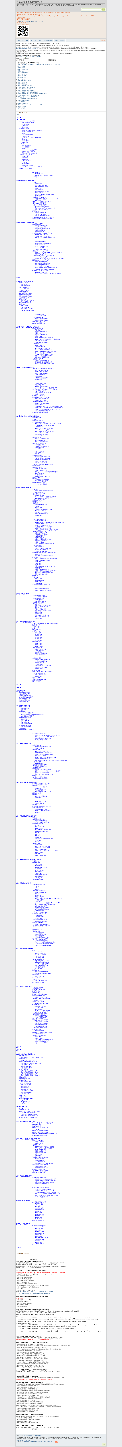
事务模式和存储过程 (40, 1168)
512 (46, 912)
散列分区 (37, 634)
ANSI (24, 128)
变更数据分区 (36, 658)
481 (46, 875)
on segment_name (42, 774)
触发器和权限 (25, 1084)
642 (53, 1148)
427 (47, 809)
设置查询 (35, 861)
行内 (22, 1112)
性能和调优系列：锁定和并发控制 (26, 87)
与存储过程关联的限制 (38, 919)
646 (41, 1154)
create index (38, 751)
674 (42, 1205)
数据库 (26, 1200)
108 (46, 272)
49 (45, 203)
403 (51, 752)
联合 (36, 607)
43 (53, 194)
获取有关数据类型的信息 (39, 412)
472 (41, 868)
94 (53, 255)
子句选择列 (42, 185)
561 (39, 1005)
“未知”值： (37, 214)
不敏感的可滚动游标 (40, 1024)
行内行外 (19, 1106)
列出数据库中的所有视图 (42, 738)
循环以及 (47, 851)
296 (40, 557)
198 (50, 392)
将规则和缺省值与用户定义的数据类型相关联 (47, 406)
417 (46, 787)
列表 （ (37, 209)
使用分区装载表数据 (38, 679)
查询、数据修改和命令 (28, 122)
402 (39, 749)
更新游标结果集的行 (40, 1015)
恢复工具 (62, 40)
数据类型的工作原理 (46, 368)
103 (48, 266)
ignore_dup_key (42, 769)
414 (47, 778)
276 (50, 524)
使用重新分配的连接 (40, 319)
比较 (36, 1043)
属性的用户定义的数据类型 (53, 408)
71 (34, 222)
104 (56, 267)
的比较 (60, 522)
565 (49, 1011)
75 (44, 230)
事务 (33, 419)
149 (44, 322)
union (40, 270)
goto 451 (37, 832)
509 (48, 907)
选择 (36, 194)
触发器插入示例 (25, 1065)
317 (42, 581)
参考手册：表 (21, 79)
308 (48, 569)
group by (45, 233)
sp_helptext (47, 735)
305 (54, 566)
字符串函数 (38, 865)
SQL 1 (33, 121)
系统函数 (37, 864)
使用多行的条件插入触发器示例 (30, 1075)
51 (50, 206)
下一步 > (26, 112)
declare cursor (39, 1003)
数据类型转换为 (49, 472)
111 (32, 281)
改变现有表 (35, 557)
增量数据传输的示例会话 (42, 476)
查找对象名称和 (39, 740)
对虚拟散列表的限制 (24, 695)
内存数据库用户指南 (23, 103)
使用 (36, 175)
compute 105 (50, 269)
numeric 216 (44, 433)
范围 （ (37, 208)
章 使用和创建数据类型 (25, 367)
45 (43, 196)
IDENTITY (43, 408)
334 (38, 607)
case (36, 826)
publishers (38, 1203)
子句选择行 (42, 205)
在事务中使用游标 (37, 1169)
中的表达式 (32, 150)
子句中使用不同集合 (49, 267)
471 (46, 867)
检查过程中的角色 (40, 916)
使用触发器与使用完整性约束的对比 (31, 1057)
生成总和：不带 (39, 269)
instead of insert (37, 1127)
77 (51, 233)
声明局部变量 (38, 844)
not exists (39, 354)
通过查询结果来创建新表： (39, 552)
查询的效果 (55, 1192)
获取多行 (45, 1011)
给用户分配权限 (36, 583)
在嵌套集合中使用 (40, 243)
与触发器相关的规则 (24, 1083)
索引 (17, 1247)
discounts (37, 1215)
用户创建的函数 (36, 879)
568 (47, 1017)
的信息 (43, 980)
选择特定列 (38, 188)
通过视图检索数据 (24, 717)
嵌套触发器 (22, 1080)
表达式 (40, 826)
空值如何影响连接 (37, 322)
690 (43, 1239)
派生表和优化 (41, 597)
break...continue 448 (45, 829)
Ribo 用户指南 (21, 101)
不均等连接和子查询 (26, 301)
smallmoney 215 (44, 430)
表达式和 (37, 241)
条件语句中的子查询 (40, 340)
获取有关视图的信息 (38, 733)
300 (40, 563)
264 (41, 507)
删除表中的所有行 (37, 482)
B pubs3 (21, 1224)
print (37, 838)
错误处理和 (25, 165)
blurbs (36, 1217)
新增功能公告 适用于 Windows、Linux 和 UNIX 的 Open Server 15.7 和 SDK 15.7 (39, 64)
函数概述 (43, 965)
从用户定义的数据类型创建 (42, 409)
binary (36, 428)
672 (47, 1197)
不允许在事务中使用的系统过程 (43, 1148)
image (49, 194)
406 (41, 762)
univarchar (52, 423)
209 (42, 420)
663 (44, 1169)
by (44, 269)
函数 (38, 859)
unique (39, 755)
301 (40, 565)
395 (25, 728)
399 (30, 743)
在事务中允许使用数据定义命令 (43, 1146)
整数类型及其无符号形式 (42, 434)
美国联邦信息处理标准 (28, 130)
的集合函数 (45, 228)
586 (42, 1057)
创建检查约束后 (39, 536)
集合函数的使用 (36, 224)
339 (34, 622)
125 (30, 302)
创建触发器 (22, 1058)
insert (47, 339)
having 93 (49, 254)
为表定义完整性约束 (38, 531)
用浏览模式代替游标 (38, 1035)
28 (34, 168)
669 (53, 1182)
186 (47, 371)
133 (43, 314)
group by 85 (45, 246)
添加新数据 (35, 437)
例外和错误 (38, 475)
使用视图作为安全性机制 (26, 729)
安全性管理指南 (22, 106)
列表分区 (37, 635)
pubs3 (34, 1225)
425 (43, 803)
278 (50, 528)
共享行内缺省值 (36, 807)
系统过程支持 (22, 701)
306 (41, 568)
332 (42, 600)
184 (47, 370)
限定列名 (37, 333)
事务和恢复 (38, 1143)
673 (29, 1200)
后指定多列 (44, 263)
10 (30, 147)
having (42, 251)
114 (28, 289)
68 (53, 217)
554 (47, 997)
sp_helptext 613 (25, 1101)
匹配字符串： (38, 212)
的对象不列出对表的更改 (49, 559)
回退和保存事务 (39, 1151)
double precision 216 (48, 431)
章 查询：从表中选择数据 (26, 180)
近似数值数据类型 (40, 375)
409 (41, 768)
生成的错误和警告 (46, 572)
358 (43, 652)
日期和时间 (38, 426)
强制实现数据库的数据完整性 (43, 491)
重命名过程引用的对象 (41, 924)
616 (29, 1109)
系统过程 (35, 931)
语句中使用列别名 (45, 218)
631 (47, 1130)
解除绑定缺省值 (39, 790)
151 (39, 327)
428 (51, 810)
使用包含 (37, 351)
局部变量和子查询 (40, 849)
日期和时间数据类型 (40, 378)
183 (33, 367)
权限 (36, 887)
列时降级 (32, 1117)
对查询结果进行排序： (38, 255)
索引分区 (35, 626)
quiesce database (40, 498)
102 (49, 263)
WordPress (26, 1441)
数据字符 (27, 145)
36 (46, 185)
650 (43, 1160)
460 (49, 847)
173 (51, 350)
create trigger (25, 1060)
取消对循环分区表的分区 (42, 665)
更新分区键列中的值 (38, 673)
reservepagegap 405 (61, 760)
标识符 (24, 133)
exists (38, 217)
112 (27, 282)
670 (51, 1183)
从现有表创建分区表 (40, 654)
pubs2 (34, 1202)
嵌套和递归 (35, 1126)
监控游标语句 (36, 1000)
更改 (33, 464)
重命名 (37, 976)
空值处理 (24, 142)
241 (47, 469)
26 (30, 163)
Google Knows (46, 1441)
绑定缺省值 (38, 788)
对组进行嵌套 (45, 236)
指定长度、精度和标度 (41, 403)
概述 (33, 950)
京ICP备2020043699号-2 (23, 1440)
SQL (18, 119)
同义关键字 (25, 141)
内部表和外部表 (25, 305)
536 (44, 967)
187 (46, 375)
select (36, 183)
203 (47, 401)
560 (47, 1003)
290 (50, 548)
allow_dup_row (52, 771)
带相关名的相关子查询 (41, 360)
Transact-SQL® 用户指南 (24, 80)
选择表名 (37, 507)
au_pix (37, 1218)
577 (40, 1029)
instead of (27, 1121)
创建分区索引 (38, 652)
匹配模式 (35, 211)
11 (26, 148)
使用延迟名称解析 (40, 892)
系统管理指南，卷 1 (23, 82)
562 (45, 1006)
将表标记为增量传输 (40, 469)
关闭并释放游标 (36, 1018)
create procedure (41, 903)
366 (45, 675)
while (36, 829)
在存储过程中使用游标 (38, 1027)
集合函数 (37, 613)
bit (35, 385)
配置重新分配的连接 (40, 320)
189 (43, 379)
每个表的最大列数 (40, 504)
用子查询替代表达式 (40, 342)
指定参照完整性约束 (40, 540)
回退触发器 (22, 1077)
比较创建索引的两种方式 (42, 746)
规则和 (37, 801)
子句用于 (41, 456)
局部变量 (35, 843)
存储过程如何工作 (37, 884)
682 (44, 1220)
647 (41, 1155)
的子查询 (51, 351)
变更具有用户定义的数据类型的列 (44, 571)
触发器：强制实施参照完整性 (24, 1054)
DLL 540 (39, 968)
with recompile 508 (50, 904)
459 (43, 844)
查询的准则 (41, 272)
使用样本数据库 (36, 420)
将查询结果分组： (37, 233)
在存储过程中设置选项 (41, 909)
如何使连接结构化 (24, 287)
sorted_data (40, 772)
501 (41, 895)
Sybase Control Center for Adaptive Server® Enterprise (32, 105)
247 (42, 475)
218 (48, 438)
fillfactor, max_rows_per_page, (46, 760)
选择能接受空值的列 (40, 549)
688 (41, 1234)
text (38, 194)
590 (31, 1065)
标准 (27, 128)
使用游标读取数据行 (38, 1006)
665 (44, 1172)
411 (52, 774)
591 (31, 1066)
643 (45, 1151)
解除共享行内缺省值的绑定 (42, 810)
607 (31, 1083)
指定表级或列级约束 (40, 533)
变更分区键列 (38, 668)
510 (48, 909)
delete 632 (54, 1133)
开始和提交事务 (39, 1149)
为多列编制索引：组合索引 (42, 752)
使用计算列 (38, 578)
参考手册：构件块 (22, 74)
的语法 (30, 713)
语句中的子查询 (53, 339)
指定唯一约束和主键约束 (42, 539)
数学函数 (37, 872)
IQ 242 (56, 472)
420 (50, 791)
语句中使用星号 (46, 337)
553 (44, 995)
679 (41, 1211)
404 (45, 755)
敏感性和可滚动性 (37, 989)
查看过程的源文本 (48, 942)
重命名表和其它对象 (40, 574)
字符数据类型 (38, 379)
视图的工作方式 (23, 707)
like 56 (44, 212)
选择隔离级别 (38, 1160)
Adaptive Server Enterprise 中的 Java (27, 98)
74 (49, 228)
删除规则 (35, 804)
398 (50, 738)
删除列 (37, 563)
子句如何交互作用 (55, 252)
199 (43, 394)
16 (19, 859)
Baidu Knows (38, 1441)
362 (42, 664)
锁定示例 (43, 1197)
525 (47, 939)
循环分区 (37, 637)
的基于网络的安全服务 (46, 175)
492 (42, 876)
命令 (46, 498)
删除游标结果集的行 (40, 1017)
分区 (33, 628)
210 (42, 426)
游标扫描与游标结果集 (38, 994)
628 (47, 1127)
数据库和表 (35, 489)
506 (43, 900)
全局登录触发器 (23, 1078)
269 (47, 513)
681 (41, 1218)
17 (36, 150)
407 (42, 763)
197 (45, 391)
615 (22, 1108)
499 (38, 894)
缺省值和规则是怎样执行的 (40, 784)
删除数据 (35, 478)
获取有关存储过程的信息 (39, 939)
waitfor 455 (38, 840)
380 (25, 710)
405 (50, 759)
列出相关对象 (48, 737)
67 (50, 215)
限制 (36, 453)
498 (45, 890)
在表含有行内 (22, 1117)
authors (37, 1205)
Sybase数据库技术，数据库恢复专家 (33, 1435)
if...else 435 (38, 825)
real (40, 431)
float (36, 431)
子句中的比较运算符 (44, 206)
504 (43, 897)
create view (24, 713)
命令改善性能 (47, 1163)
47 (40, 200)
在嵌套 (34, 217)
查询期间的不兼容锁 (46, 1189)
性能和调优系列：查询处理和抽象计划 (28, 92)
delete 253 (47, 479)
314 (42, 578)
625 (35, 1121)
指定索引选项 (36, 768)
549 (31, 986)
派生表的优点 (39, 595)
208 (40, 417)
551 (39, 991)
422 (46, 796)
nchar (40, 423)
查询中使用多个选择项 (46, 217)
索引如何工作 (36, 745)
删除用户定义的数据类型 (42, 411)
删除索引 (35, 775)
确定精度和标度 (39, 400)
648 (47, 1157)
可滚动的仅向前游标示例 (39, 1020)
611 (26, 1095)
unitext (43, 194)
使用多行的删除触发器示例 (28, 1072)
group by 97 (60, 258)
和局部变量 (42, 831)
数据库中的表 (40, 1202)
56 (38, 211)
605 (30, 1081)
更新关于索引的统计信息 (39, 778)
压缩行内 (21, 1109)
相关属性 (37, 618)
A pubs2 (21, 1200)
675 (40, 1206)
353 (43, 646)
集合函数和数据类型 (40, 225)
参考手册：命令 (22, 76)
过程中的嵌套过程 (40, 906)
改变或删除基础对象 (26, 723)
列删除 (44, 481)
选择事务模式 (38, 1158)
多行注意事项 (22, 1069)
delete (29, 138)
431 (46, 820)
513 (45, 913)
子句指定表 (41, 203)
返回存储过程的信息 (38, 913)
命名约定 (22, 144)
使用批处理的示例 (40, 820)
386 (33, 716)
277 (50, 525)
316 (43, 580)
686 (43, 1231)
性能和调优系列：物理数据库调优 (26, 90)
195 (43, 385)
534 (43, 959)
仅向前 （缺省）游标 (40, 1021)
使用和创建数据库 (37, 494)
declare (37, 831)
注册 (33, 970)
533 (43, 956)
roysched (37, 1214)
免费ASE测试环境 (48, 40)
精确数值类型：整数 (40, 371)
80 (54, 237)
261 (49, 498)
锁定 (46, 1187)
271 (42, 515)
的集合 (45, 249)
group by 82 (43, 241)
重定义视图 (24, 720)
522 (42, 923)
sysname (37, 388)
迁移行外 (21, 1111)
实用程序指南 (21, 108)
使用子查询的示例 (40, 331)
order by (47, 255)
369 (24, 691)
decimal (37, 433)
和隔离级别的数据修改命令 (50, 1194)
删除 (33, 974)
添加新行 (44, 438)
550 (42, 988)
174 (55, 351)
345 (41, 640)
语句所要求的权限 (36, 138)
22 (36, 153)
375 (32, 697)
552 (46, 994)
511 (43, 910)
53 (54, 208)
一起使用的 (47, 258)
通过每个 (37, 1011)
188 (43, 376)
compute (24, 156)
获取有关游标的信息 (38, 1033)
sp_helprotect (40, 945)
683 (29, 1224)
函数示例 (40, 967)
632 (47, 1132)
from (36, 203)
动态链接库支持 (39, 953)
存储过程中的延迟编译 (38, 912)
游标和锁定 (35, 1029)
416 (40, 785)
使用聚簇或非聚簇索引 (38, 765)
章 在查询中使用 (24, 859)
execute (38, 904)
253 (39, 478)
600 (37, 1072)
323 (51, 590)
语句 (46, 846)
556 (50, 998)
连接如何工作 (22, 282)
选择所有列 (45, 186)
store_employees (40, 1237)
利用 (33, 202)
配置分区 (35, 670)
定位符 (53, 389)
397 (53, 737)
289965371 (22, 21)
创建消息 (48, 838)
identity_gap (54, 522)
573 (47, 1024)
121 (29, 298)
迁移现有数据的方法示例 (28, 1114)
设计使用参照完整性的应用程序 (43, 543)
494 (38, 886)
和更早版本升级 (51, 623)
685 (40, 1230)
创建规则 (35, 794)
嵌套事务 (37, 1154)
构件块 (22, 119)
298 (40, 562)
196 (56, 389)
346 (40, 641)
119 (31, 295)
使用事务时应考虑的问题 (39, 1171)
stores (37, 1212)
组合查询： (35, 270)
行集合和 (37, 261)
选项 (31, 165)
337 (48, 616)
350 (41, 645)
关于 (23, 40)
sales (36, 1211)
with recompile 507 (55, 903)
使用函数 (37, 676)
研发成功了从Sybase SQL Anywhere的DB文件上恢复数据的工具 (36, 1292)
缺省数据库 (38, 174)
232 (41, 455)
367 (39, 678)
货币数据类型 (38, 376)
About (52, 1441)
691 (44, 1244)
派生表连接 (43, 615)
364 (39, 670)
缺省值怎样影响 (39, 791)
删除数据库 (35, 501)
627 (41, 1124)
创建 (36, 391)
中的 (30, 121)
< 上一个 (18, 112)
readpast (38, 1192)
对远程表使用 (38, 560)
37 (42, 188)
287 (53, 543)
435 (42, 823)
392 (31, 726)
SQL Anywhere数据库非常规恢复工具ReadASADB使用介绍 (34, 1293)
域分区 (37, 632)
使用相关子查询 (36, 359)
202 (48, 398)
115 (28, 290)
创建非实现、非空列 (38, 443)
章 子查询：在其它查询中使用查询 (28, 327)
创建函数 (39, 959)
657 (52, 1163)
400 (50, 746)
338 (41, 618)
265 (51, 509)
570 (47, 1020)
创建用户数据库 (49, 497)
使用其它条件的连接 (24, 295)
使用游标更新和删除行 (38, 1014)
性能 (36, 889)
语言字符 (27, 147)
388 (30, 717)
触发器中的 (24, 1090)
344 (42, 638)
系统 (33, 979)
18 (19, 949)
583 (52, 1040)
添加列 (37, 562)
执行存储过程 (38, 910)
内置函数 (35, 862)
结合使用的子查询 (43, 348)
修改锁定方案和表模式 (41, 569)
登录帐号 (31, 168)
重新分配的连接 (36, 317)
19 (19, 986)
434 (48, 822)
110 (60, 273)
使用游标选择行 (36, 988)
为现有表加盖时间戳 (40, 1041)
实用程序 (37, 172)
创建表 (34, 503)
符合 (20, 128)
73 (46, 225)
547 (46, 980)
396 (34, 729)
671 (59, 1192)
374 (31, 695)
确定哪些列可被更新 (40, 997)
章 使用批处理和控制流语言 (27, 816)
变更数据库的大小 (37, 500)
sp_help (39, 735)
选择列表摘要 (38, 196)
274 (45, 519)
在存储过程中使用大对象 (42, 898)
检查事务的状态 (39, 1152)
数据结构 (44, 962)
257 (45, 492)
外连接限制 (24, 307)
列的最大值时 (52, 530)
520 (46, 919)
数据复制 (37, 568)
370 (30, 692)
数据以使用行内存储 (32, 1111)
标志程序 (41, 130)
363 (43, 668)
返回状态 (37, 915)
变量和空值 (38, 852)
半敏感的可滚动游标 (40, 1026)
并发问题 (37, 200)
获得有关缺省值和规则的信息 (40, 806)
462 (42, 852)
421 (39, 794)
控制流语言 (25, 157)
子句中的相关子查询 (46, 363)
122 (26, 299)
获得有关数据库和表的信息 (40, 584)
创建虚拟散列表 (23, 694)
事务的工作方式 (36, 1140)
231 (43, 448)
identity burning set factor (42, 522)
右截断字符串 (25, 136)
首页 (19, 40)
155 (41, 336)
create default (39, 787)
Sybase (37, 937)
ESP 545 (41, 976)
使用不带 (37, 254)
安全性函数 (38, 876)
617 (35, 1112)
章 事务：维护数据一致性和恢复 (29, 1139)
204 (43, 404)
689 (41, 1236)
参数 (43, 667)
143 (48, 316)
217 (50, 434)
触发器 (24, 162)
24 (31, 154)
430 (44, 819)
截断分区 (35, 678)
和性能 (40, 958)
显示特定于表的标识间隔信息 (43, 527)
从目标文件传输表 (40, 470)
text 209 (51, 425)
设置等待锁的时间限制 (38, 1177)
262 (44, 500)
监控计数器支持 (23, 700)
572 (47, 1023)
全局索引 (37, 643)
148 (42, 317)
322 (49, 584)
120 (31, 296)
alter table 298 (46, 560)
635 (46, 1135)
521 (46, 921)
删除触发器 (22, 1097)
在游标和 (37, 199)
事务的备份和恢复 (37, 1172)
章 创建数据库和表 (24, 487)
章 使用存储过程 (24, 883)
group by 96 (44, 257)
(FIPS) (36, 130)
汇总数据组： (36, 260)
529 (32, 949)
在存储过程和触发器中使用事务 (41, 1164)
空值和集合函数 (39, 230)
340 (57, 623)
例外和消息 (38, 982)
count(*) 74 (43, 227)
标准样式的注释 (29, 134)
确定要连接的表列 (37, 323)
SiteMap (32, 1441)
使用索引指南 (38, 748)
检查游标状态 (38, 1009)
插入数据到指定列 (40, 440)
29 (40, 172)
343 (41, 634)
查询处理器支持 (23, 698)
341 (39, 626)
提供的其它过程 (43, 937)
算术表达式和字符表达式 (29, 151)
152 (42, 330)
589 (40, 1063)
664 (47, 1171)
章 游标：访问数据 (25, 986)
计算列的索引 (38, 580)
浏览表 (37, 1037)
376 (27, 701)
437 (43, 826)
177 (53, 354)
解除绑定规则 (38, 803)
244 (43, 473)
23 (19, 1139)
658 (45, 1166)
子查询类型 (35, 343)
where (37, 205)
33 (34, 180)
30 (53, 175)
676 (43, 1208)
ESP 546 (37, 979)
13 (19, 743)
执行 (33, 977)
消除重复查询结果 (45, 202)
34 (42, 183)
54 (47, 209)
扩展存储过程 (25, 160)
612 (26, 1097)
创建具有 (37, 408)
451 (47, 831)
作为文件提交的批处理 (41, 822)
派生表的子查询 (44, 357)
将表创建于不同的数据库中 (42, 509)
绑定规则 (37, 797)
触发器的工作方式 (24, 1055)
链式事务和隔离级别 (27, 131)
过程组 (37, 901)
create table (38, 510)
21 (19, 1050)
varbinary (42, 428)
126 (24, 304)
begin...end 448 (39, 828)
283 (47, 540)
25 (30, 160)
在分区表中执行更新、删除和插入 (41, 671)
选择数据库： (38, 495)
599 (27, 1069)
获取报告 (43, 940)
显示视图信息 (54, 735)
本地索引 (37, 645)
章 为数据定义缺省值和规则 (27, 782)
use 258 (44, 495)
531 (45, 953)
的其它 (27, 167)
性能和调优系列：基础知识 (25, 85)
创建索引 (35, 749)
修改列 (37, 565)
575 (46, 1027)
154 (41, 333)
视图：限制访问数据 (22, 705)
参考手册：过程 (22, 77)
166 (45, 346)
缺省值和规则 (25, 163)
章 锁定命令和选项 (25, 1176)
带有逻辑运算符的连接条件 (42, 215)
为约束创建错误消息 (40, 534)
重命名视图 (24, 722)
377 (29, 705)
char (36, 423)
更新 (36, 462)
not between (48, 208)
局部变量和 (38, 846)
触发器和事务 (36, 1124)
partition (39, 667)
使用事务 (35, 1145)
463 (39, 854)
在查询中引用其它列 (48, 237)
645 (45, 1152)
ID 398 (45, 740)
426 (50, 806)
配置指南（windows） (24, 71)
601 (40, 1075)
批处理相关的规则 (37, 819)
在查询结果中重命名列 (41, 191)
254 (47, 481)
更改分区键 (38, 664)
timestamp (38, 386)
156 (52, 337)
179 (42, 359)
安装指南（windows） (24, 72)
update (24, 138)
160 (59, 339)
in (39, 209)
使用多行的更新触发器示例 (28, 1074)
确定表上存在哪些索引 (38, 777)
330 (46, 597)
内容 (22, 112)
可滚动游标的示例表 (40, 1023)
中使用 (45, 199)
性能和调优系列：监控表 (24, 89)
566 (45, 1012)
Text (36, 867)
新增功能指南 (21, 67)
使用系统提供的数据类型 (39, 370)
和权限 (40, 956)
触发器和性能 (25, 1089)
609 (31, 1087)
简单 (36, 965)
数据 (49, 464)
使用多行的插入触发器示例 (28, 1071)
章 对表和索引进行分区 (26, 622)
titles (36, 1206)
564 (43, 1009)
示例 (36, 506)
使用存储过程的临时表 (41, 907)
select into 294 (50, 555)
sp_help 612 (24, 1100)
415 (36, 782)
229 (45, 443)
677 (44, 1209)
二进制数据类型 (39, 383)
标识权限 (46, 945)
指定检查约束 (38, 542)
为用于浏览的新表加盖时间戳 (43, 1040)
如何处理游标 (45, 998)
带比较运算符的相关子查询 (42, 362)
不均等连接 (22, 299)
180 (48, 360)
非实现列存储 (38, 448)
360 (47, 654)
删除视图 (21, 728)
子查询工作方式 (36, 328)
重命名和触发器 (25, 1092)
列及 (49, 1195)
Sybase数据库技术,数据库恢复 (29, 2)
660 (47, 1168)
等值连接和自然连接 (24, 293)
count (36, 227)
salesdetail (38, 1209)
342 (40, 629)
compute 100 (43, 261)
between (41, 208)
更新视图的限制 (25, 726)
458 (39, 843)
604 (29, 1078)
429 (36, 816)
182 (53, 363)
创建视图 (21, 711)
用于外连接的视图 (26, 308)
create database (40, 497)
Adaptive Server (24, 121)
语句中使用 (45, 389)
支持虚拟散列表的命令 (25, 697)
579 (43, 1030)
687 (44, 1233)
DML (41, 199)
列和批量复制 (30, 1112)
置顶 (104, 1444)
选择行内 (23, 1115)
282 (43, 537)
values (39, 438)
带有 (36, 228)
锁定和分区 (35, 629)
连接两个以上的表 (24, 302)
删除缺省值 (35, 793)
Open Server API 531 (40, 955)
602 (26, 1077)
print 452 (37, 835)
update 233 (47, 456)
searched (35, 1133)
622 (37, 1115)
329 (28, 594)
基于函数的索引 (36, 763)
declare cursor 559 (40, 1001)
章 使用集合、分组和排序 (26, 222)
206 (47, 412)
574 (47, 1026)
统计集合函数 (38, 870)
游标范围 (35, 992)
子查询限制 (38, 330)
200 (49, 397)
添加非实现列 (38, 445)
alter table (38, 572)
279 (57, 530)
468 (39, 862)
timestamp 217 (39, 436)
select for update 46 (40, 197)
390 (28, 722)
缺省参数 (37, 895)
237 (40, 465)
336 (41, 613)
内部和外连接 (28, 310)
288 (41, 545)
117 (27, 292)
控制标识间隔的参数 (40, 520)
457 (38, 841)
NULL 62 (43, 214)
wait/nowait (47, 1179)
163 (40, 343)
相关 (36, 601)
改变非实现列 (38, 452)
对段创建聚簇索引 (40, 766)
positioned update (44, 1133)
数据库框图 (39, 1220)
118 (31, 293)
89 (47, 251)
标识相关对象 (47, 943)
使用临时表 (38, 515)
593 (31, 1068)
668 (55, 1180)
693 (20, 1247)
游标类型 (35, 991)
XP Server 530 (39, 951)
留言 (36, 40)
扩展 (29, 154)
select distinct (40, 258)
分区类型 (35, 631)
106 (47, 270)
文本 (39, 177)
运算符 (44, 270)
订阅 (27, 40)
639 (43, 1142)
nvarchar (39, 425)
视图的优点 (24, 708)
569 (42, 1018)
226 (47, 442)
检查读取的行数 (39, 1012)
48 (50, 202)
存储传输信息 (38, 473)
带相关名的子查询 (40, 334)
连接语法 (23, 284)
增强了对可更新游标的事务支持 (41, 1032)
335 (42, 612)
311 (47, 574)
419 (45, 790)
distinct (37, 202)
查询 (33, 182)
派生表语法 (38, 598)
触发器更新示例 (25, 1068)
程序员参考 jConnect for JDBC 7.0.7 (27, 97)
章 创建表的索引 (24, 743)
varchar (59, 423)
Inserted (34, 1123)
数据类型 (39, 385)
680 (43, 1215)
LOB (50, 389)
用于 (36, 961)
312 (37, 575)
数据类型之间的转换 (38, 395)
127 (31, 305)
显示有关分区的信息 (38, 675)
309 (52, 572)
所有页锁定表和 (39, 1191)
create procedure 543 (43, 971)
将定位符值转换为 (40, 392)
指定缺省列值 (38, 537)
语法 (39, 183)
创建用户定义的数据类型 (39, 401)
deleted (45, 1123)
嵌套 (36, 604)
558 (41, 1000)
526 (54, 942)
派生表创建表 (43, 616)
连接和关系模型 (25, 285)
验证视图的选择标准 (26, 716)
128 (32, 308)
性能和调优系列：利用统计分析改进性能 (28, 95)
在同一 (37, 267)
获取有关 (35, 980)
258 (44, 494)
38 (48, 191)
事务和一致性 (38, 1142)
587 (26, 1058)
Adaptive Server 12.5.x (40, 623)
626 (52, 1123)
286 (43, 542)
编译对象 (24, 127)
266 (46, 512)
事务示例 (37, 1155)
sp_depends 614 (25, 1103)
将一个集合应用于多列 (41, 266)
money (39, 398)
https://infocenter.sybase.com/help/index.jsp (27, 48)
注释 (36, 841)
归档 (31, 40)
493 (30, 883)
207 (38, 416)
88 (47, 249)
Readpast (42, 1187)
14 (19, 782)
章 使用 (22, 1121)
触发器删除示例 (25, 1066)
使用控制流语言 (36, 823)
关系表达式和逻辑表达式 (29, 153)
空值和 (37, 244)
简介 (33, 817)
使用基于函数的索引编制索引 (43, 754)
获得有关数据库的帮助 (41, 588)
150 (44, 323)
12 (19, 687)
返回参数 (37, 918)
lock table (40, 1163)
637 (39, 1139)
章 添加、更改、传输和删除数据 (28, 416)
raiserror (43, 838)
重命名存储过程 (36, 923)
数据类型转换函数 (40, 875)
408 (46, 766)
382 (43, 714)
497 (38, 887)
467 (41, 859)
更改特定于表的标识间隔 (42, 525)
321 (42, 583)
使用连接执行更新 (40, 461)
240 (41, 467)
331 (43, 598)
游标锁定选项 (38, 1030)
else (53, 851)
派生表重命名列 (44, 610)
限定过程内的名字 (40, 921)
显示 (33, 177)
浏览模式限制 (38, 1038)
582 (45, 1035)
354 (45, 649)
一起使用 (39, 714)
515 (46, 916)
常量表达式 (38, 612)
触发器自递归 (25, 1081)
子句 (28, 156)
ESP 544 (37, 974)
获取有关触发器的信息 (25, 1098)
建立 (36, 968)
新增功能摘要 (21, 66)
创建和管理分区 (36, 648)
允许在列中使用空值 (40, 513)
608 (28, 1086)
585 (34, 1054)
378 (28, 708)
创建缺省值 (35, 785)
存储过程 (24, 159)
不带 (36, 249)
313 (37, 577)
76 (43, 231)
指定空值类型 (38, 404)
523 (49, 926)
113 (31, 285)
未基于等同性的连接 (24, 296)
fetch (36, 1008)
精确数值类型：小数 (40, 373)
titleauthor (38, 1208)
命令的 (42, 1179)
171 (49, 348)
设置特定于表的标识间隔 (42, 524)
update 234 (48, 458)
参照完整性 (35, 417)
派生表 (25, 594)
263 (40, 501)
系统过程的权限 (39, 934)
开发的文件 (43, 961)
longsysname (45, 388)
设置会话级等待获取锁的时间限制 (44, 1180)
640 (39, 1145)
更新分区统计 (36, 681)
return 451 (37, 834)
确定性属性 (38, 581)
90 (61, 252)
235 (46, 461)
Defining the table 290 (41, 551)
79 (47, 234)
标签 (40, 40)
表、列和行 (25, 124)
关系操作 (24, 125)
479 (41, 872)
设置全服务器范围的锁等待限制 (43, 1182)
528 (50, 945)
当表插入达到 (38, 530)
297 (57, 559)
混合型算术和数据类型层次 (40, 397)
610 (30, 1089)
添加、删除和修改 (40, 566)
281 (47, 534)
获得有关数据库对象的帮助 (42, 590)
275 (47, 520)
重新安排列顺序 (39, 189)
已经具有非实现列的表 (41, 446)
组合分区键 (38, 638)
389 (28, 720)
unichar (46, 423)
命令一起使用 (55, 273)
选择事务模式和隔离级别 (39, 1157)
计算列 (34, 577)
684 (42, 1228)
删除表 (34, 575)
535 (48, 962)
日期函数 (37, 873)
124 (33, 301)
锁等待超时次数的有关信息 (42, 1183)
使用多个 (37, 264)
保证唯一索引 (38, 646)
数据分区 (35, 625)
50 (46, 205)
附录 (17, 1200)
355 (43, 651)
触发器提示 (24, 1094)
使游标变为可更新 (37, 995)
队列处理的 (35, 1187)
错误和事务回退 (39, 1166)
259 (55, 497)
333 (43, 603)
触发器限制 (24, 1086)
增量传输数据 (36, 467)
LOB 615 (24, 1106)
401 (43, 748)
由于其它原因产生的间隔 (42, 528)
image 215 (50, 428)
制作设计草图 (38, 546)
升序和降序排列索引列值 (42, 759)
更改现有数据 (36, 455)
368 (41, 681)
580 (45, 1033)
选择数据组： (36, 251)
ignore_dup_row (41, 771)
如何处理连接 (22, 292)
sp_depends (41, 737)
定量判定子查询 (39, 346)
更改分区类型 (38, 662)
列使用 (44, 555)
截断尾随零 (35, 465)
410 (48, 772)
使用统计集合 (38, 231)
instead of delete (37, 1132)
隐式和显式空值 (25, 1087)
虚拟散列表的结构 (24, 692)
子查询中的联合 (39, 609)
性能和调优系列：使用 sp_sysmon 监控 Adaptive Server (32, 93)
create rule (38, 796)
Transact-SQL (23, 154)
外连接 (21, 304)
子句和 (40, 246)
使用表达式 (38, 193)
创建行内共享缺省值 (40, 809)
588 (36, 1062)
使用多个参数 (38, 897)
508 (46, 906)
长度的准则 (32, 1115)
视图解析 (23, 719)
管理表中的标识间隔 (38, 519)
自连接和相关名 (23, 298)
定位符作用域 (38, 394)
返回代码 (44, 964)
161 (47, 340)
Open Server (38, 962)
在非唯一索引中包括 (40, 757)
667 (31, 1176)
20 (19, 1047)
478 (43, 870)
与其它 (42, 273)
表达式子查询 (38, 345)
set (29, 165)
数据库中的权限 (39, 492)
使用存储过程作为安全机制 (40, 926)
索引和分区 (35, 641)
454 (52, 838)
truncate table (39, 484)
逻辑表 (49, 1123)
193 (45, 383)
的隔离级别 (44, 1192)
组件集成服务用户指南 (24, 100)
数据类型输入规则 (37, 422)
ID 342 (37, 628)
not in (43, 209)
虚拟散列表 (19, 691)
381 (25, 711)
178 (50, 357)
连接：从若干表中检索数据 (24, 281)
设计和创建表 (36, 545)
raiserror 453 (38, 837)
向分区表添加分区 (40, 661)
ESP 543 (37, 970)
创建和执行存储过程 (38, 890)
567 (46, 1014)
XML (36, 878)
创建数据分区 (38, 651)
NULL (41, 351)
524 (43, 933)
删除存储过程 (36, 930)
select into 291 (52, 552)
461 (57, 851)
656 (44, 1161)
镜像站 (56, 40)
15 (19, 816)
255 (30, 487)
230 (48, 446)
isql (33, 172)
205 (58, 409)
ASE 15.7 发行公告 (23, 69)
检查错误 (37, 554)
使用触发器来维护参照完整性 (27, 1062)
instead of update (37, 1130)
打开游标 (35, 1005)
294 (41, 554)
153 (46, 331)
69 (51, 218)
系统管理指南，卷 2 (23, 84)
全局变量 (35, 854)
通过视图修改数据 (24, 725)
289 (43, 546)
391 (33, 723)
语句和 (28, 714)
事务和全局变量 (39, 855)
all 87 (42, 248)
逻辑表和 (40, 1123)
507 (40, 901)
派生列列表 (38, 600)
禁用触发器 (22, 1095)
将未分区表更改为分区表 (42, 659)
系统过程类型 (38, 936)
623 (36, 1117)
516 (41, 918)
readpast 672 (54, 1195)
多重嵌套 (37, 336)
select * (39, 186)
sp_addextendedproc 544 (44, 973)
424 (45, 801)
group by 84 (48, 243)
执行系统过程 (38, 933)
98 (48, 260)
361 (50, 659)
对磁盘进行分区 (39, 649)
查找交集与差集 (45, 356)
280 (47, 533)
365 (45, 673)
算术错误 (24, 139)
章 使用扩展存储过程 (25, 949)
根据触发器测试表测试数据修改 (30, 1063)
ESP (36, 956)
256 (52, 491)
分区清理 (37, 640)
